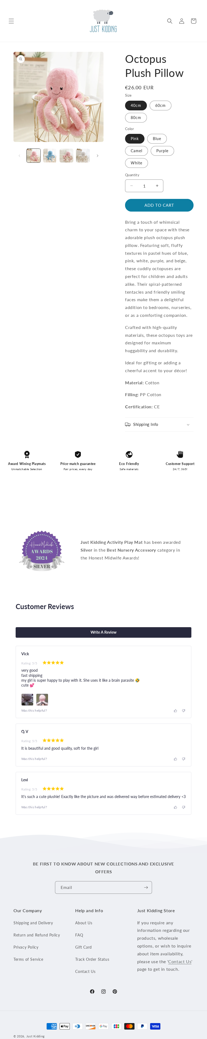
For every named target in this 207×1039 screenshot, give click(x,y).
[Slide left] (19, 156)
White (136, 163)
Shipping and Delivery (33, 923)
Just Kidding (35, 1036)
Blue (157, 138)
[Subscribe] (146, 887)
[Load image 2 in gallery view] (50, 155)
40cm (136, 105)
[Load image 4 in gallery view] (83, 155)
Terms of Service (28, 959)
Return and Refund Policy (36, 935)
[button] (11, 21)
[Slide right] (98, 156)
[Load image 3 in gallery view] (66, 155)
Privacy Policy (25, 947)
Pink (135, 138)
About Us (83, 923)
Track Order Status (92, 959)
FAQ (79, 935)
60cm (160, 105)
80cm (136, 117)
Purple (162, 150)
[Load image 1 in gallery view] (33, 155)
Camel (136, 150)
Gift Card (83, 947)
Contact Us (85, 971)
